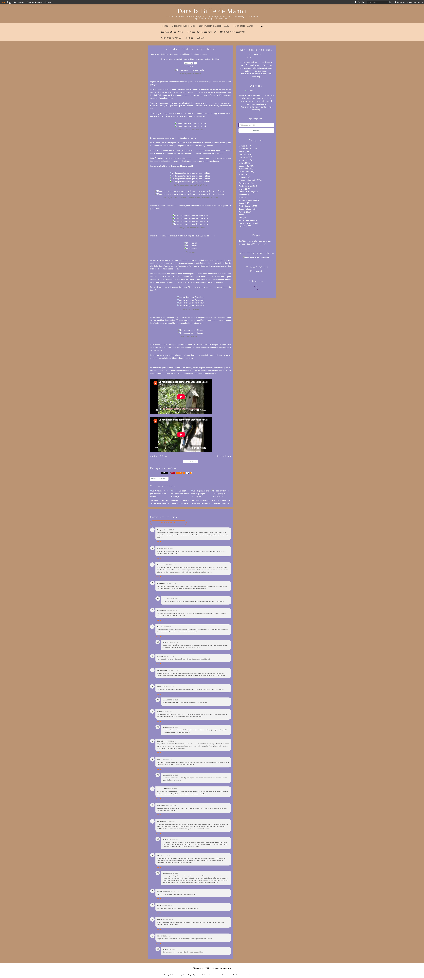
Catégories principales (171, 38)
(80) (248, 223)
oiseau (176, 59)
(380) (246, 172)
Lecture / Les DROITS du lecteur (252, 244)
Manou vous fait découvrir (232, 32)
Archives (189, 38)
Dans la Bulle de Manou (212, 11)
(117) (247, 209)
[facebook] (355, 2)
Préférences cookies (253, 975)
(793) (243, 152)
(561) (246, 160)
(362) (243, 175)
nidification (199, 59)
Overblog (227, 968)
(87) (243, 215)
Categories (174, 54)
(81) (247, 221)
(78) (244, 226)
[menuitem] (165, 26)
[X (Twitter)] (359, 2)
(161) (243, 195)
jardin (181, 59)
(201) (246, 183)
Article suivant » (224, 456)
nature (170, 59)
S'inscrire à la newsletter (159, 478)
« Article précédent (158, 456)
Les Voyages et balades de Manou (214, 26)
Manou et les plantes (243, 26)
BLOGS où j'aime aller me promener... (254, 241)
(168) (248, 192)
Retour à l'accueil (190, 461)
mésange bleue (189, 59)
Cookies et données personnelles (235, 975)
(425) (244, 163)
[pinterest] (363, 2)
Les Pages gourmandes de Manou (202, 32)
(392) (245, 169)
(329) (244, 178)
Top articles (196, 975)
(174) (244, 189)
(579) (245, 157)
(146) (243, 203)
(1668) (244, 146)
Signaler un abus (213, 975)
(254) (250, 180)
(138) (247, 206)
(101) (244, 212)
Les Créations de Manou (172, 32)
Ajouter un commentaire (168, 522)
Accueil (164, 26)
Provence (164, 59)
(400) (246, 166)
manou (257, 74)
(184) (247, 186)
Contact (201, 38)
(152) (243, 198)
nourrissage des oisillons (212, 59)
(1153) (247, 149)
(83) (242, 218)
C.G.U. (222, 975)
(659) (245, 155)
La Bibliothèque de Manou (183, 26)
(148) (248, 200)
